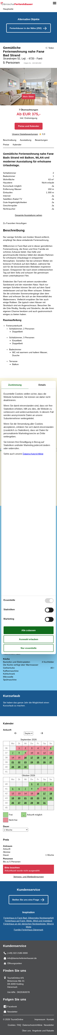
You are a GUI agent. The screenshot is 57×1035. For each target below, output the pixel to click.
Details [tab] (42, 385)
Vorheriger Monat (15, 733)
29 (19, 767)
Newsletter (49, 1025)
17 (32, 757)
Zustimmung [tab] (15, 385)
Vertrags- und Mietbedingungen (28, 876)
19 (44, 757)
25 (38, 762)
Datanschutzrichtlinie (33, 453)
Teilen (51, 48)
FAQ (19, 1025)
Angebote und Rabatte (43, 1030)
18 (38, 757)
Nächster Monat (41, 733)
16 (25, 757)
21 (13, 762)
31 (44, 803)
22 (19, 762)
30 (25, 767)
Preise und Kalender (28, 126)
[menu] (54, 3)
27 (51, 762)
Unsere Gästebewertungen (25, 134)
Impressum (40, 1019)
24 (32, 762)
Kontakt (50, 1019)
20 (51, 757)
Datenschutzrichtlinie (32, 1025)
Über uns (26, 1030)
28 (13, 767)
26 (44, 762)
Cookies (12, 1025)
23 (25, 762)
